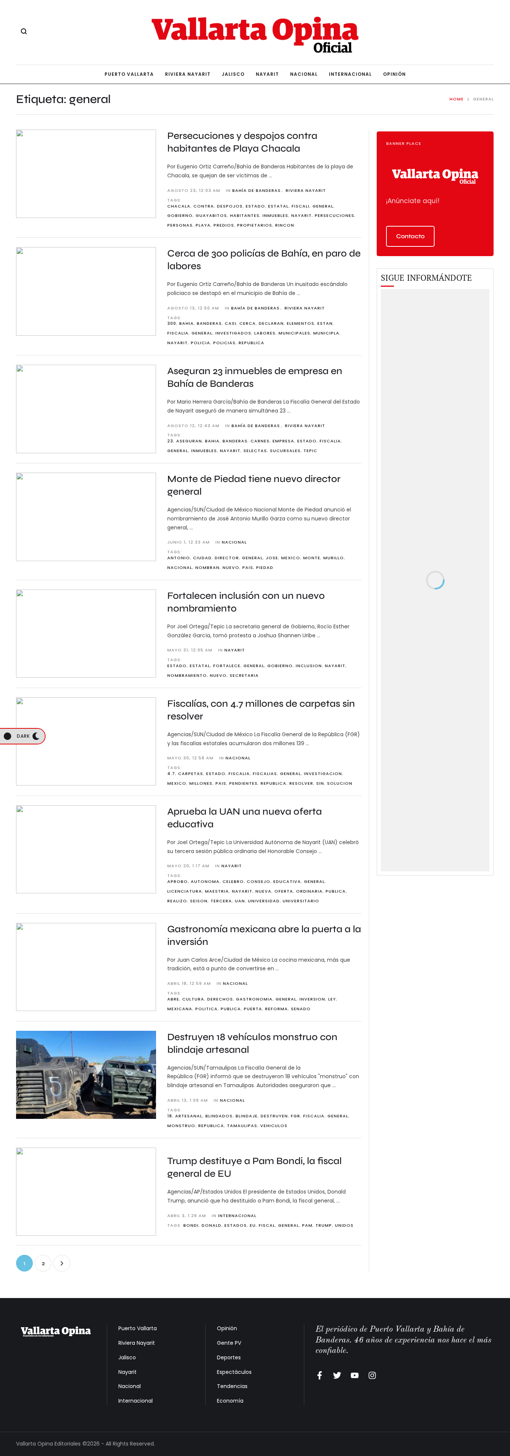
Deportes (229, 1357)
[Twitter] (337, 1375)
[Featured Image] (86, 174)
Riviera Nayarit (136, 1343)
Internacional (135, 1400)
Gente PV (229, 1343)
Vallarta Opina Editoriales (48, 1443)
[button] (410, 236)
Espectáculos (234, 1372)
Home (457, 99)
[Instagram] (372, 1375)
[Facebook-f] (319, 1375)
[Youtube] (355, 1375)
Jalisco (127, 1357)
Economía (230, 1400)
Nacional (129, 1386)
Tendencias (232, 1386)
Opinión (227, 1328)
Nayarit (127, 1372)
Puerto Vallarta (137, 1328)
